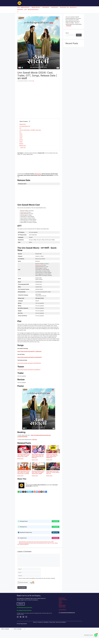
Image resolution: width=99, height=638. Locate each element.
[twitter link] (23, 617)
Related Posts (22, 145)
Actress (60, 602)
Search (67, 32)
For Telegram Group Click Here (24, 610)
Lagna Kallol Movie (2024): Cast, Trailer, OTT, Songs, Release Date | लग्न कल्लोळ (23, 472)
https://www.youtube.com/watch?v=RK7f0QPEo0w (29, 363)
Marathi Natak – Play (64, 7)
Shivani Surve (38, 173)
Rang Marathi (62, 598)
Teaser (21, 135)
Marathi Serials (54, 7)
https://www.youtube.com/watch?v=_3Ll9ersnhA (29, 351)
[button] (18, 12)
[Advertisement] (38, 91)
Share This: (23, 147)
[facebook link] (26, 617)
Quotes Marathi (62, 609)
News (60, 603)
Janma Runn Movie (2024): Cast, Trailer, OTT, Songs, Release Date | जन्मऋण (23, 455)
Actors (60, 600)
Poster (20, 141)
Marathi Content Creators (33, 9)
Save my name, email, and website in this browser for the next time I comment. (37, 578)
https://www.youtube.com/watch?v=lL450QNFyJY (28, 369)
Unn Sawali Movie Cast (24, 126)
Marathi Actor (20, 9)
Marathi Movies (45, 7)
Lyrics (25, 9)
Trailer (20, 137)
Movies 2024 (20, 458)
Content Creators (63, 599)
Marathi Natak (62, 606)
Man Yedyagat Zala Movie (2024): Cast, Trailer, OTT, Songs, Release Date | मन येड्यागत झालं (38, 456)
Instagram (68, 25)
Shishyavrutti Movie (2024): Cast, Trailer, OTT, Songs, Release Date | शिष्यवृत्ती (38, 472)
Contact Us (20, 603)
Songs (20, 133)
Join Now (56, 521)
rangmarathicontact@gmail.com (67, 612)
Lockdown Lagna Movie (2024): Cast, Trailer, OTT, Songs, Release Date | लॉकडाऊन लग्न (52, 456)
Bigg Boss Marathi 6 (25, 7)
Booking (21, 143)
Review (21, 139)
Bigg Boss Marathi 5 (36, 7)
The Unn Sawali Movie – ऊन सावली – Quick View (30, 130)
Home (18, 7)
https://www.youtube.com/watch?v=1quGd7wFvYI (29, 357)
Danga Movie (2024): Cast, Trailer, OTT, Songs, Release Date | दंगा (52, 472)
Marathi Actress (73, 7)
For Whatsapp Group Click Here (24, 607)
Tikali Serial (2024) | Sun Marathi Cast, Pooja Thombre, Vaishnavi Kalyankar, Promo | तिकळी (36, 541)
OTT (20, 128)
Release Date (22, 124)
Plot (20, 132)
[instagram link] (18, 617)
